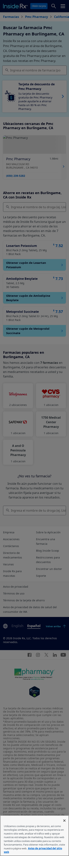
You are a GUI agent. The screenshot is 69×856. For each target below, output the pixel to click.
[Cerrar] (64, 820)
